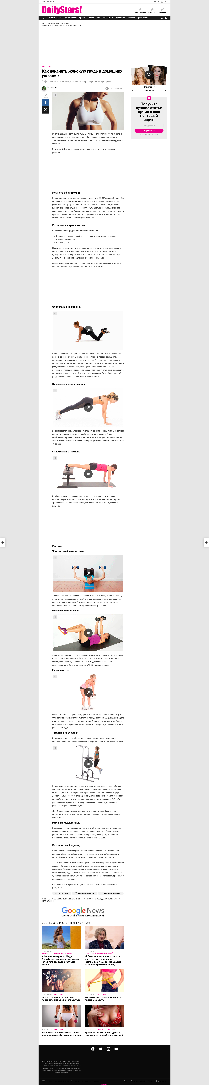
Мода (91, 18)
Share (55, 95)
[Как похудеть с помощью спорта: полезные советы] (104, 980)
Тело (98, 18)
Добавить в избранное (86, 893)
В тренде (162, 12)
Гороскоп (131, 18)
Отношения (108, 18)
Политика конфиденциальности (157, 1081)
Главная (126, 1081)
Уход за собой (109, 1029)
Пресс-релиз (142, 18)
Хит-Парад (152, 12)
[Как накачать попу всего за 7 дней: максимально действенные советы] (61, 1016)
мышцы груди (75, 899)
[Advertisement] (104, 45)
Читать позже (63, 893)
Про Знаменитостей (105, 953)
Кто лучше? (149, 87)
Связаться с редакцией (138, 1081)
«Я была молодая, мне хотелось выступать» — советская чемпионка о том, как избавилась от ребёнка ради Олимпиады (103, 960)
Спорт (56, 994)
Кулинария (120, 18)
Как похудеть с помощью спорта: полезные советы (103, 998)
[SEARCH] (162, 18)
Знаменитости (71, 18)
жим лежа (62, 899)
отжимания (89, 899)
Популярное (140, 12)
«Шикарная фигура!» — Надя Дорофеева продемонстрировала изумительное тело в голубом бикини (60, 960)
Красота (82, 18)
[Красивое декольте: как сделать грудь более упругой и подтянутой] (104, 1016)
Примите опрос (149, 90)
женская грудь (49, 899)
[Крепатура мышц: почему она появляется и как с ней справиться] (61, 980)
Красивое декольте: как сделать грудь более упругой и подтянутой (104, 1034)
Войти (44, 2)
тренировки (48, 901)
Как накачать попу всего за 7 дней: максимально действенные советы (61, 1034)
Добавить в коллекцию (112, 893)
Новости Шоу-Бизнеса (63, 953)
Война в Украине (55, 18)
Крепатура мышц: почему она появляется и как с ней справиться (61, 998)
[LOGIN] (166, 18)
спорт (118, 899)
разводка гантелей (104, 899)
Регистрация (50, 2)
